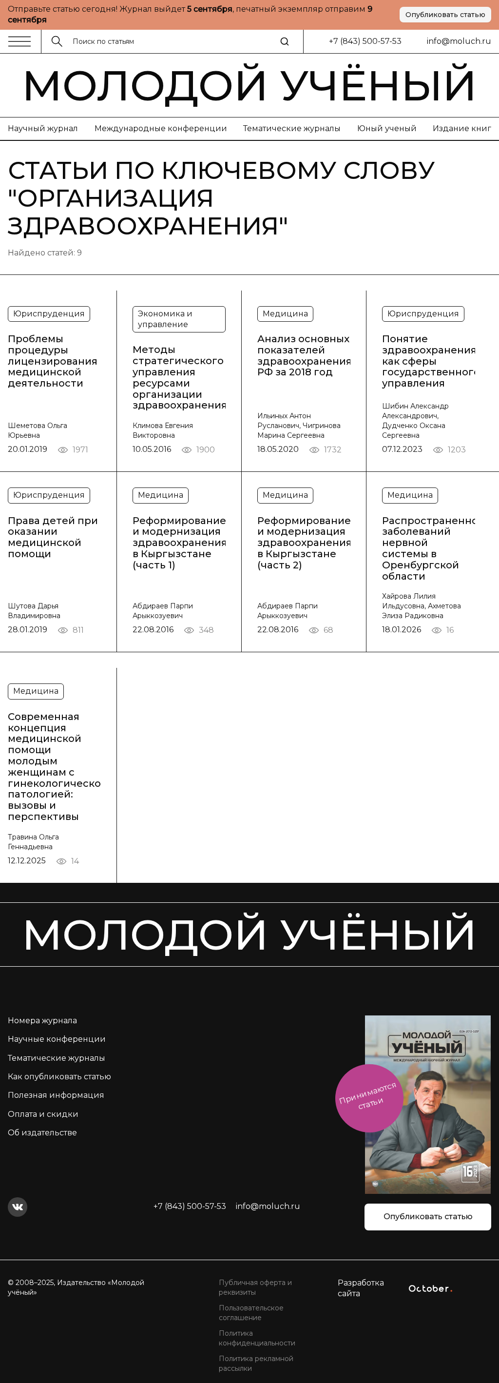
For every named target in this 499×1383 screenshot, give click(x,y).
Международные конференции (161, 128)
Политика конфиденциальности (257, 1338)
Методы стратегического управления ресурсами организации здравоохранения (179, 377)
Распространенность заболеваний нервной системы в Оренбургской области (428, 548)
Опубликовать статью (445, 14)
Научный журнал (43, 128)
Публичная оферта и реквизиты (255, 1287)
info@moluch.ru (459, 41)
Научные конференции (57, 1039)
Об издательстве (42, 1132)
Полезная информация (56, 1095)
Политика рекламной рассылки (256, 1363)
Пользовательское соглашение (251, 1313)
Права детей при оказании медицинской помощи (53, 537)
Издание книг (462, 128)
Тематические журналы (292, 128)
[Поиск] (284, 41)
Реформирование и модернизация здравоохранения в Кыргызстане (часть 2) (303, 543)
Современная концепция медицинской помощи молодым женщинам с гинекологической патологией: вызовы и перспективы (54, 766)
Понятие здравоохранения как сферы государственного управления (428, 361)
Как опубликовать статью (59, 1076)
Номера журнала (42, 1020)
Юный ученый (387, 128)
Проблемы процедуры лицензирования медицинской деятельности (52, 361)
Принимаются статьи (367, 1095)
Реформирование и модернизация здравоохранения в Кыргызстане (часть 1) (179, 543)
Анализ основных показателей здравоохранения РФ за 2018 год (303, 355)
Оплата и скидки (43, 1114)
